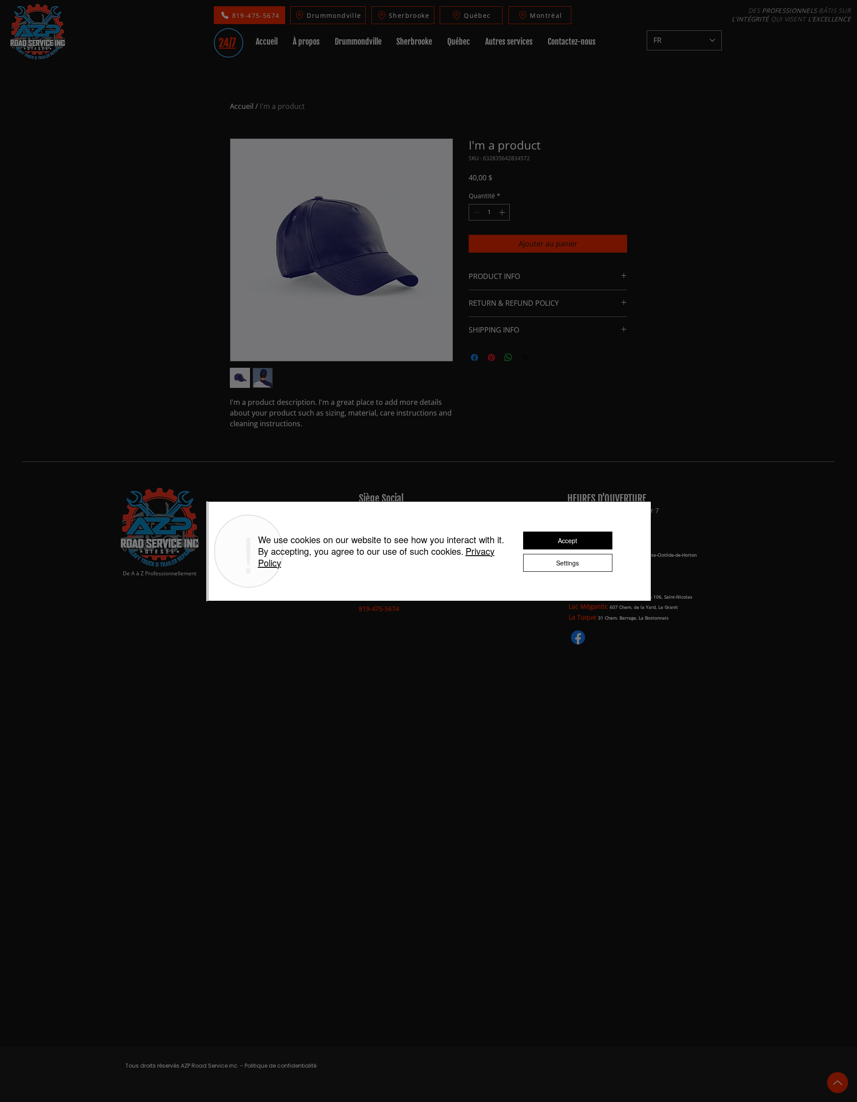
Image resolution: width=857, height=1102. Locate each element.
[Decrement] (475, 212)
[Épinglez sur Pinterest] (491, 357)
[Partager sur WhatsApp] (508, 357)
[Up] (837, 1082)
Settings (567, 562)
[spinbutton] (489, 212)
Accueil (242, 106)
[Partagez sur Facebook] (474, 357)
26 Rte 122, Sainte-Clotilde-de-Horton (657, 555)
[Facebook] (578, 637)
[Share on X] (525, 357)
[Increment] (502, 212)
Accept (567, 540)
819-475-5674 (379, 608)
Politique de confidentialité (280, 1065)
